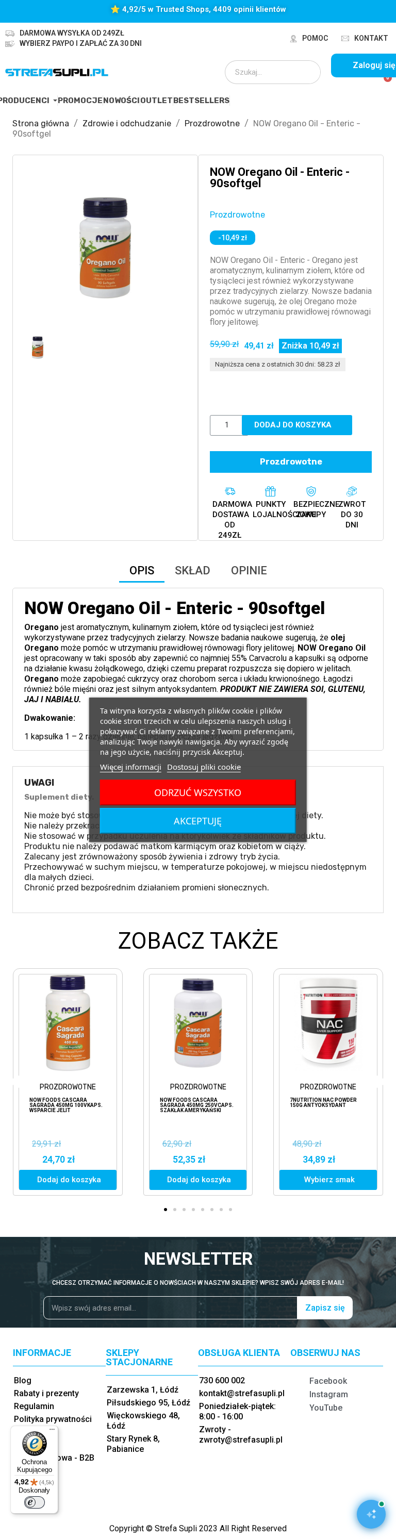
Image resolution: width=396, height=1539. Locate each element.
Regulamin (34, 1406)
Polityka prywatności (53, 1419)
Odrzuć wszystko (197, 792)
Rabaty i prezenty (46, 1393)
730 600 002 (222, 1380)
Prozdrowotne (237, 215)
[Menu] (52, 1432)
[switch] (34, 1502)
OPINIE (249, 570)
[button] (33, 247)
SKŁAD (192, 570)
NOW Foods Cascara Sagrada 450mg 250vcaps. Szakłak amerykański (197, 1105)
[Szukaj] (305, 72)
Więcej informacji (130, 767)
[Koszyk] (383, 83)
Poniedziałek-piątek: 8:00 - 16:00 (237, 1411)
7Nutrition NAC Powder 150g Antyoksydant (323, 1102)
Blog (22, 1380)
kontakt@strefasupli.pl (242, 1393)
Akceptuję (198, 821)
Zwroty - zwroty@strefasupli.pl (241, 1435)
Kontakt (371, 38)
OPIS (141, 570)
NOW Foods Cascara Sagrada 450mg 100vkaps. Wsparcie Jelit (66, 1105)
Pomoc (315, 38)
